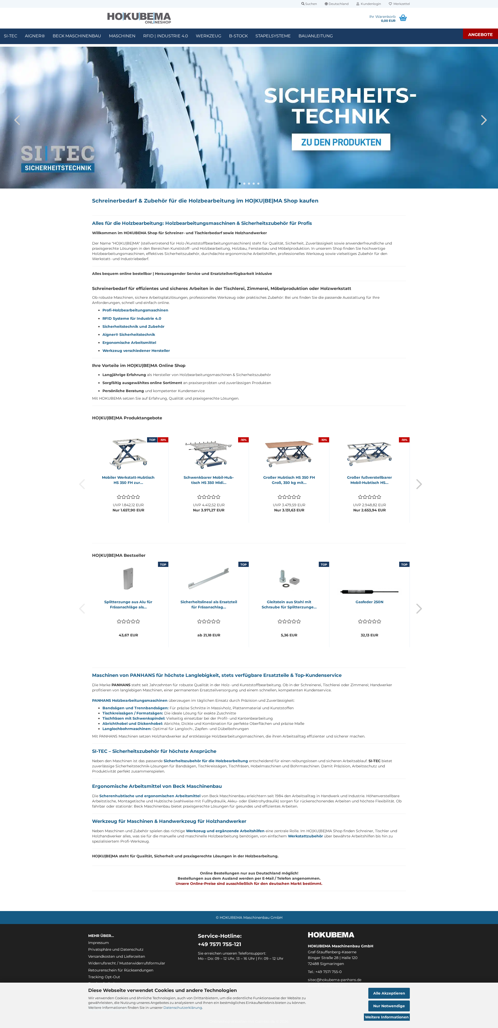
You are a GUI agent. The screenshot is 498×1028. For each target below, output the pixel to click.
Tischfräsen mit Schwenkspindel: (133, 718)
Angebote (480, 34)
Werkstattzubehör (305, 836)
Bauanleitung (316, 35)
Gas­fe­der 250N (369, 602)
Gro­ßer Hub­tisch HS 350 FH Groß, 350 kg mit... (289, 480)
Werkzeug (208, 35)
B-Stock (238, 35)
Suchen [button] (311, 4)
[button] (336, 4)
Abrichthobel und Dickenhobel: (132, 723)
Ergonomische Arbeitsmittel (129, 342)
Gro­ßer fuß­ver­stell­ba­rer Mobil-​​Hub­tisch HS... (369, 480)
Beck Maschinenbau (77, 35)
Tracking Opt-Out (104, 977)
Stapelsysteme (273, 35)
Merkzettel (401, 4)
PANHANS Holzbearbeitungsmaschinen (130, 700)
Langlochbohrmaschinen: (126, 728)
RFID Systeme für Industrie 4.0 (131, 318)
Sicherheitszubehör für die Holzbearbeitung (206, 761)
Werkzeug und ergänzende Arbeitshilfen (225, 831)
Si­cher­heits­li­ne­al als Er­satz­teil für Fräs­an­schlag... (209, 604)
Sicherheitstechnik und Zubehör (133, 326)
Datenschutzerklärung (182, 1007)
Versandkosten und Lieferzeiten (116, 956)
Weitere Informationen (387, 1017)
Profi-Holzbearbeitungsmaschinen (135, 310)
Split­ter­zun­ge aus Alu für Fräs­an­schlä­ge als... (128, 604)
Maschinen (122, 35)
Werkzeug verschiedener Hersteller (136, 350)
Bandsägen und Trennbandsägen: (135, 708)
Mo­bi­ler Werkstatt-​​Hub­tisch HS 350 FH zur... (128, 480)
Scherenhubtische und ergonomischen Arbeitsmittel (149, 796)
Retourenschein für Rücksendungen (120, 970)
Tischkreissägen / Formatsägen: (132, 713)
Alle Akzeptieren (389, 993)
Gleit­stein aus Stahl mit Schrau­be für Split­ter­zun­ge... (289, 604)
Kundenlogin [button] (370, 4)
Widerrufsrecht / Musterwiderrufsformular (126, 963)
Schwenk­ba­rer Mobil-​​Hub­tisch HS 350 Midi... (209, 480)
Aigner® (35, 35)
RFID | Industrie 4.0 (165, 35)
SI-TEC (10, 35)
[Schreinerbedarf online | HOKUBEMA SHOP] (139, 18)
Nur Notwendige (389, 1006)
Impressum (98, 942)
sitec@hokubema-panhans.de (334, 979)
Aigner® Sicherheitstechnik (128, 334)
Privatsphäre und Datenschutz (115, 949)
